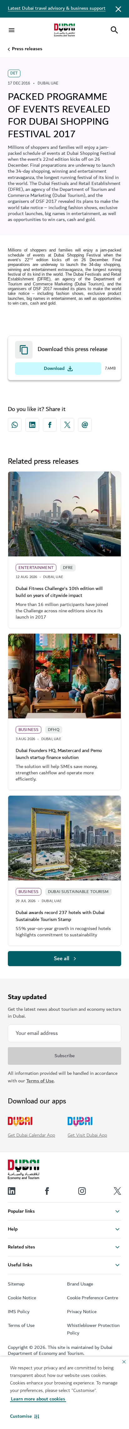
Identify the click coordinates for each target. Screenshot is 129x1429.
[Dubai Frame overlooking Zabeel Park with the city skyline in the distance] (64, 838)
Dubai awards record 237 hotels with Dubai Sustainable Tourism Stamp (60, 916)
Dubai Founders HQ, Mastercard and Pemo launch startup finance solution (59, 754)
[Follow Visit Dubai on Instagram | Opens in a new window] (82, 1191)
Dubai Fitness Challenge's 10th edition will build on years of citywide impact (59, 592)
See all (61, 958)
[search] (114, 30)
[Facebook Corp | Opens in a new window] (50, 425)
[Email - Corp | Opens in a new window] (85, 425)
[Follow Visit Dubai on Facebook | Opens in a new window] (47, 1191)
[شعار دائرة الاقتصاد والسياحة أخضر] (64, 30)
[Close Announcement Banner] (118, 9)
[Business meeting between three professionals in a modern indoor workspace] (64, 676)
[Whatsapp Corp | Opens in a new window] (15, 425)
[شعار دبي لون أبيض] (23, 1170)
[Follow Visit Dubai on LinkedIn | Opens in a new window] (11, 1191)
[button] (24, 1416)
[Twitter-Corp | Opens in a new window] (67, 425)
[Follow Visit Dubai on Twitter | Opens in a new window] (117, 1191)
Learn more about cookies (38, 1399)
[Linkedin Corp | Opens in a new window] (32, 425)
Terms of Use (40, 1081)
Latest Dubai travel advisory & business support (57, 8)
